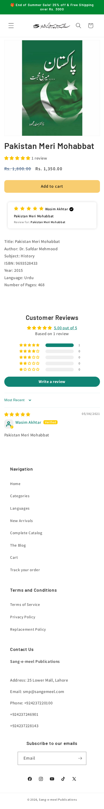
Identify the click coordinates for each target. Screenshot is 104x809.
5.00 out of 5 (65, 328)
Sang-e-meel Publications (58, 799)
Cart (14, 557)
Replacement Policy (28, 629)
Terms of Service (25, 604)
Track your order (25, 569)
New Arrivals (21, 520)
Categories (20, 495)
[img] (17, 414)
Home (15, 483)
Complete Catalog (26, 532)
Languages (20, 508)
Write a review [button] (52, 381)
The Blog (18, 545)
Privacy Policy (22, 616)
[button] (11, 26)
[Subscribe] (80, 758)
